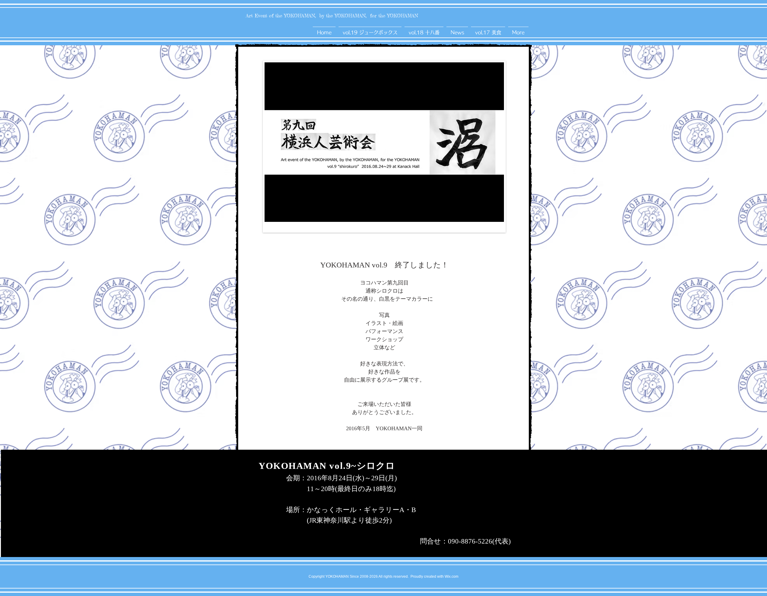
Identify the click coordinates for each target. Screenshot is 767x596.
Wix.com (451, 576)
